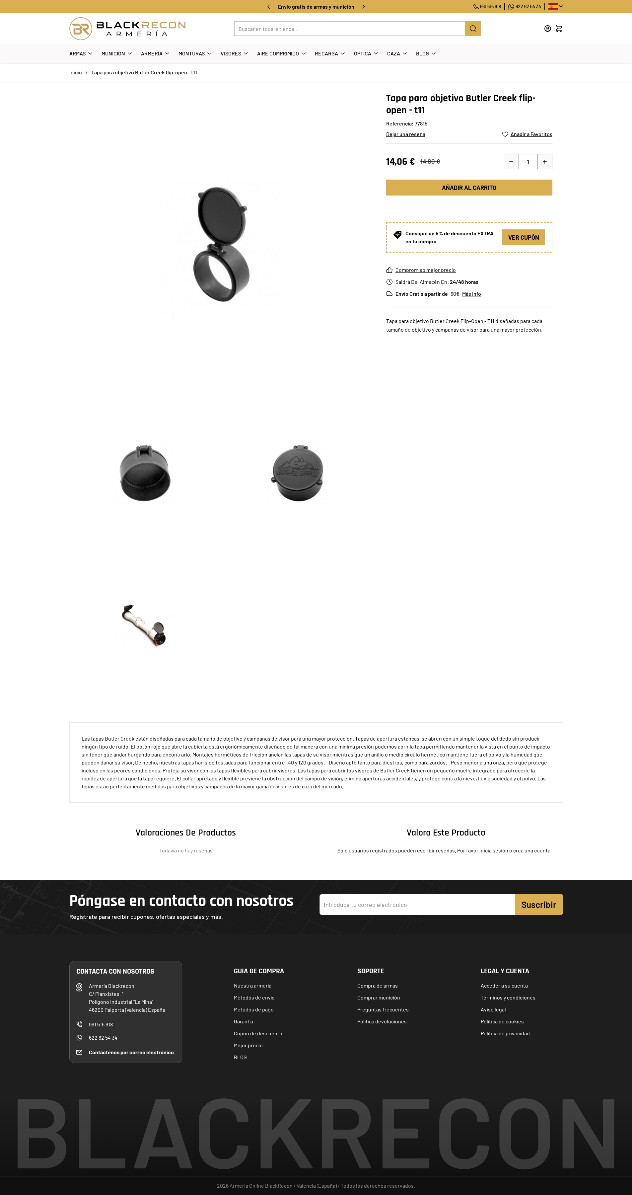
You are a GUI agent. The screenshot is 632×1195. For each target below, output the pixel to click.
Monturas (191, 53)
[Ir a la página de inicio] (127, 28)
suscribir (539, 904)
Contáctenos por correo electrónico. (132, 1052)
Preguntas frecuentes (383, 1009)
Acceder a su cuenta (504, 985)
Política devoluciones (382, 1021)
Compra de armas (377, 985)
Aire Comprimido (278, 53)
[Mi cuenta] (547, 28)
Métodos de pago (254, 1009)
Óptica (362, 53)
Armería (152, 53)
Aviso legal (493, 1009)
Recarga (326, 53)
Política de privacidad (505, 1033)
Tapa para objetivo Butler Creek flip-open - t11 (144, 72)
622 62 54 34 (528, 6)
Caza (393, 53)
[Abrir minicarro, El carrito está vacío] (559, 28)
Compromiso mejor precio (425, 270)
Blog (422, 53)
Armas (77, 53)
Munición (113, 53)
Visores (231, 53)
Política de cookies (502, 1021)
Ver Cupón (523, 237)
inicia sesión (493, 850)
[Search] (473, 28)
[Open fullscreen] (221, 244)
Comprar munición (378, 997)
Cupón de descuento (258, 1033)
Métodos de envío (254, 997)
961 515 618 (490, 6)
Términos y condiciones (508, 997)
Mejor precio (248, 1045)
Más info (471, 293)
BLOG (240, 1057)
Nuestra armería (252, 985)
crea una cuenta (531, 850)
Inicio (75, 72)
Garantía (243, 1021)
